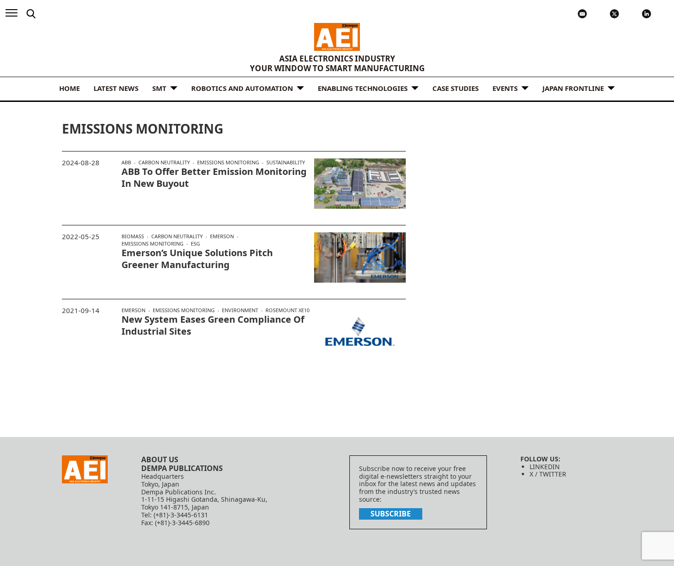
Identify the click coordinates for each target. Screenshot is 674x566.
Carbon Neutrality (164, 162)
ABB (126, 162)
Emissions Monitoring (228, 162)
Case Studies (455, 88)
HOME (69, 88)
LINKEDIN (545, 466)
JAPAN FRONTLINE (573, 88)
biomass (133, 236)
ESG (195, 244)
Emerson (222, 236)
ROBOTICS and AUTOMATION (242, 88)
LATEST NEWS (116, 88)
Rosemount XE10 (287, 310)
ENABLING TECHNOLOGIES (363, 88)
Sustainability (285, 162)
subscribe (390, 514)
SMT (159, 88)
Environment (240, 310)
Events (505, 88)
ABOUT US (159, 459)
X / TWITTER (548, 474)
